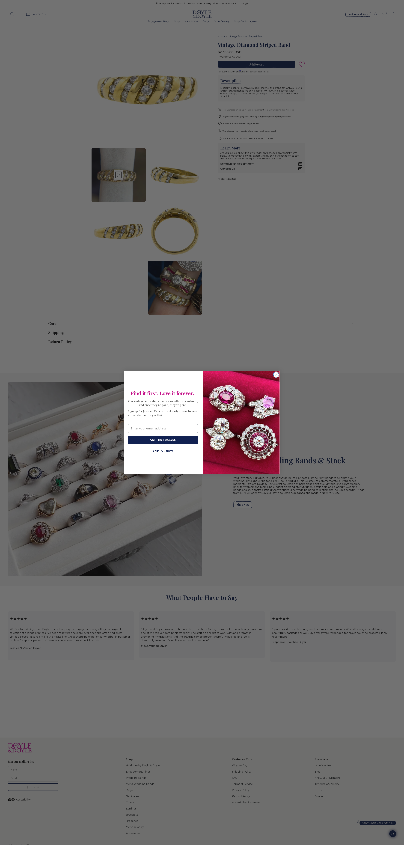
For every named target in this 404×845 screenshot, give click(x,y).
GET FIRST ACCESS (163, 439)
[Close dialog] (276, 374)
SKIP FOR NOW (163, 450)
